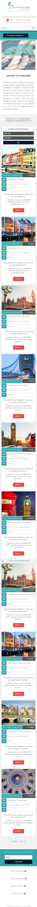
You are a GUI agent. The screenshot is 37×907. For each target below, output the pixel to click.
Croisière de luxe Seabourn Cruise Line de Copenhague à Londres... (18, 679)
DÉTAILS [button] (18, 210)
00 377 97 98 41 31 (18, 20)
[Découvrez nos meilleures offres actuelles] (18, 561)
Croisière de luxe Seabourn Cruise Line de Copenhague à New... (18, 264)
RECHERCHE (15, 35)
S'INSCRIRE (18, 862)
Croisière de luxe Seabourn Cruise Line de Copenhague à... (18, 195)
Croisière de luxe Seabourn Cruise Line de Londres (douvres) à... (18, 332)
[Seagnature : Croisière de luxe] (18, 5)
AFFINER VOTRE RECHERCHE (18, 129)
